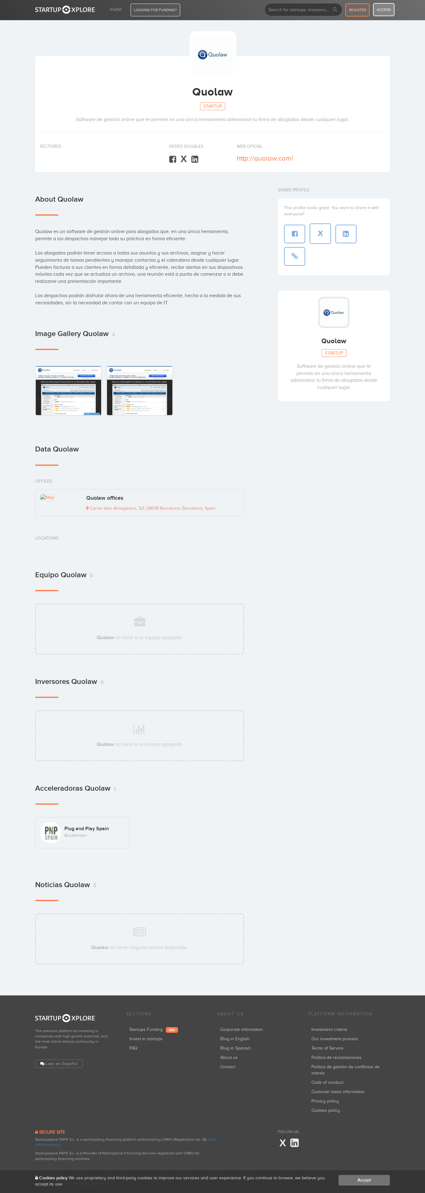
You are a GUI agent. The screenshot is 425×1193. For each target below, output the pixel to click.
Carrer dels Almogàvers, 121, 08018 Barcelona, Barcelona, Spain (152, 508)
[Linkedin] (194, 159)
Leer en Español (62, 1063)
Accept (364, 1180)
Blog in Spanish (235, 1048)
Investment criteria (329, 1029)
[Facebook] (172, 159)
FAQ (133, 1048)
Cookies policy (325, 1110)
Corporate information (241, 1029)
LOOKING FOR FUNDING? (155, 10)
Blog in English (235, 1038)
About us (229, 1057)
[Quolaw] (68, 390)
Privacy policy (325, 1101)
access (384, 9)
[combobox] (303, 9)
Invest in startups (146, 1038)
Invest (116, 9)
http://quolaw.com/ (265, 158)
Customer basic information (338, 1091)
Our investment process (334, 1038)
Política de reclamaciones (336, 1057)
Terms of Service (327, 1048)
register (357, 10)
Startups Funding (152, 1029)
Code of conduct (327, 1082)
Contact (227, 1066)
